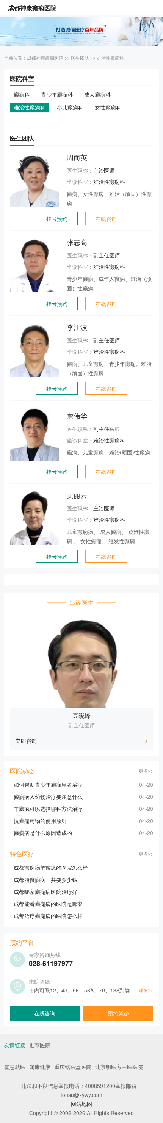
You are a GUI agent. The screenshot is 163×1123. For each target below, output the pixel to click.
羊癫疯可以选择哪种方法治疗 (48, 808)
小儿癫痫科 (70, 107)
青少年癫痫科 (57, 94)
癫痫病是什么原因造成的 (43, 832)
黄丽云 (77, 495)
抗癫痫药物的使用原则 (40, 820)
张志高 (77, 242)
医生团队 (80, 57)
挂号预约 (56, 218)
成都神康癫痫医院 (45, 57)
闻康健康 (39, 1067)
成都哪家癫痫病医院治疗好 (45, 891)
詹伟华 (77, 416)
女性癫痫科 (108, 107)
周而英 (77, 157)
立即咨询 (26, 740)
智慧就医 (14, 1067)
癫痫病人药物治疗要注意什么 (48, 796)
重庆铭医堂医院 (72, 1067)
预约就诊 (118, 1013)
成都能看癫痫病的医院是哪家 (48, 903)
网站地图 (81, 1104)
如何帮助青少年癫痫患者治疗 (48, 784)
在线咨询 (106, 218)
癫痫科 (22, 94)
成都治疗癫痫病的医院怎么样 (48, 916)
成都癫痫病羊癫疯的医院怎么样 (51, 867)
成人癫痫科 (97, 94)
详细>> (146, 990)
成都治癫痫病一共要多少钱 (45, 879)
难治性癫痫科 (110, 57)
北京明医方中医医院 (119, 1067)
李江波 (77, 327)
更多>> (146, 770)
